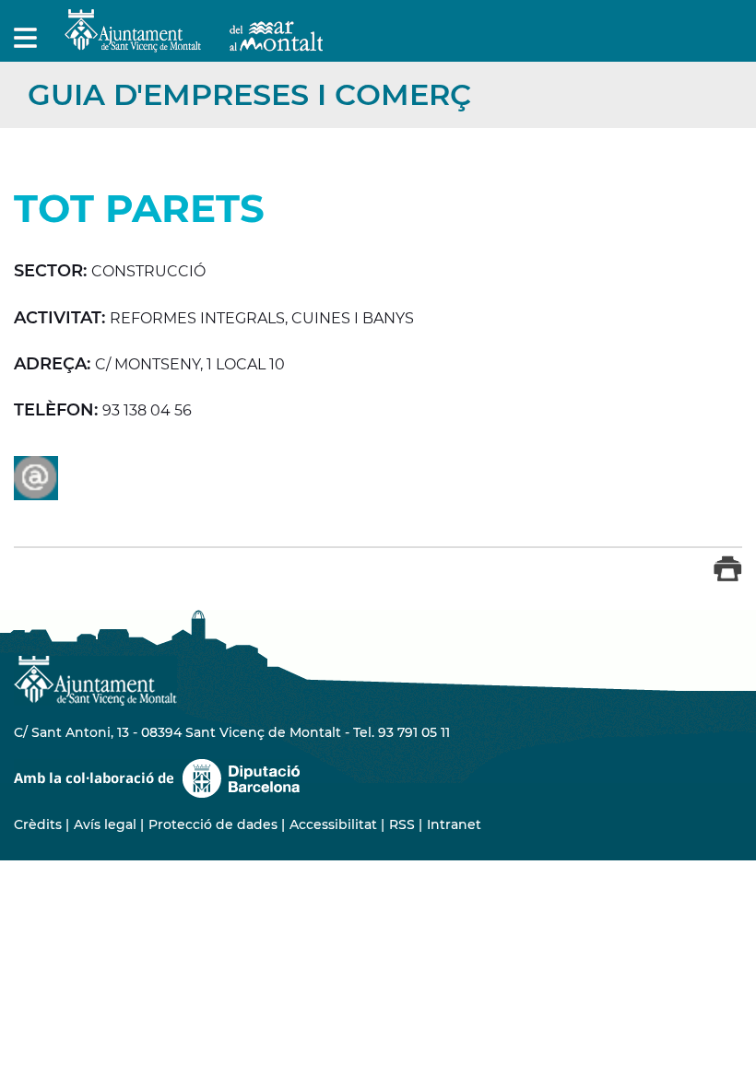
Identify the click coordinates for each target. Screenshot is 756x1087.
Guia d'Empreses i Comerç (249, 94)
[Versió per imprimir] (728, 577)
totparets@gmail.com (36, 478)
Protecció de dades (213, 824)
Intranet (454, 824)
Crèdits (38, 824)
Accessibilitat (333, 824)
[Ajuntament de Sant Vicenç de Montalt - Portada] (194, 42)
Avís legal (105, 824)
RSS (402, 824)
